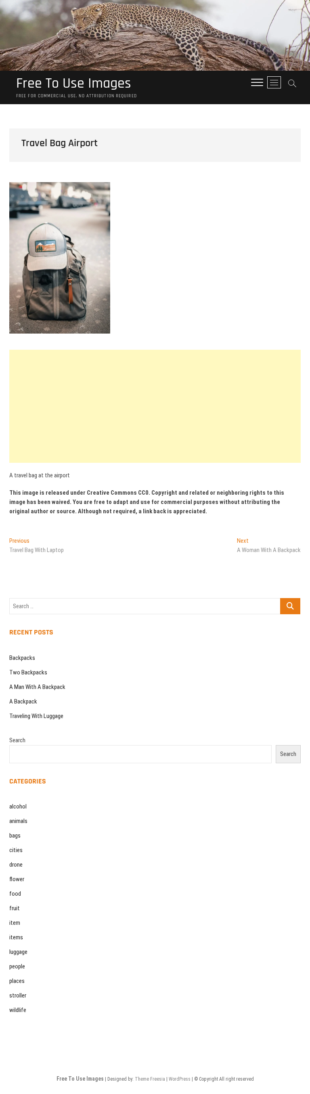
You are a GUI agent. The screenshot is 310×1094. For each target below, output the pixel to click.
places (17, 981)
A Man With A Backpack (37, 687)
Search (17, 740)
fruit (14, 908)
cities (16, 850)
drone (16, 864)
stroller (17, 995)
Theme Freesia (150, 1079)
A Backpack (23, 701)
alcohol (18, 806)
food (15, 893)
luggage (18, 951)
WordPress (180, 1079)
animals (18, 821)
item (14, 922)
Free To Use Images (73, 83)
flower (16, 879)
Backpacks (22, 657)
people (17, 966)
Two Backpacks (28, 672)
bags (15, 835)
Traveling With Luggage (36, 716)
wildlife (17, 1010)
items (16, 937)
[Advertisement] (155, 406)
